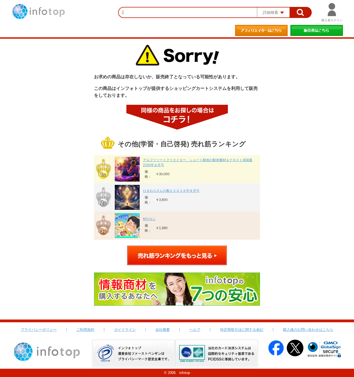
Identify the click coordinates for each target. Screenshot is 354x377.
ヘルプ (194, 330)
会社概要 (162, 330)
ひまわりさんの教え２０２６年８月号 (171, 191)
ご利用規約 (85, 330)
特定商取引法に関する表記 (241, 330)
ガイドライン (125, 330)
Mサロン (149, 219)
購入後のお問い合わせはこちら (308, 330)
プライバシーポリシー (39, 330)
